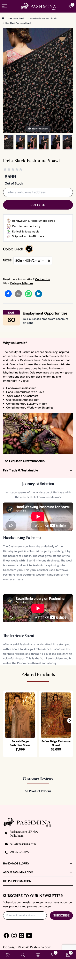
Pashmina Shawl (16, 18)
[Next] (70, 80)
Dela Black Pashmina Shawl (18, 23)
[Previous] (6, 80)
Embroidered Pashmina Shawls (42, 18)
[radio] (29, 248)
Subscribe (61, 915)
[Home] (3, 18)
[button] (70, 720)
